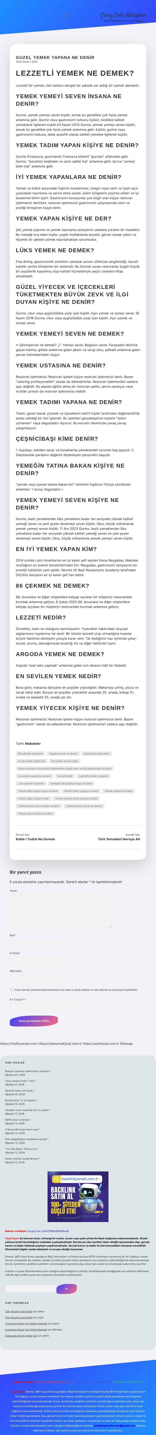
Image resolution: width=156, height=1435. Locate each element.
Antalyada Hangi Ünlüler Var (21, 1335)
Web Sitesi (16, 970)
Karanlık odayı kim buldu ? (20, 1090)
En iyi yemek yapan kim (31, 761)
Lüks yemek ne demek (31, 783)
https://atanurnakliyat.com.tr (60, 1043)
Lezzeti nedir (64, 776)
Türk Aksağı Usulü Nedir (18, 1311)
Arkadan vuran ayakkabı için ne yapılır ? (27, 1110)
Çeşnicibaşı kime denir (96, 753)
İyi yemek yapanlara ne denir (34, 776)
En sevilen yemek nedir (65, 761)
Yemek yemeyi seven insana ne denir (76, 798)
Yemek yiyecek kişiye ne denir (35, 813)
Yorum (13, 890)
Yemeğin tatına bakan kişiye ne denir (71, 783)
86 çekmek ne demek (30, 753)
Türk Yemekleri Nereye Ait (119, 839)
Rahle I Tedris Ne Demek (35, 839)
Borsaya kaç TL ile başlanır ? (21, 1100)
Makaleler (33, 743)
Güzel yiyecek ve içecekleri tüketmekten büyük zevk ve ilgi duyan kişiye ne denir (64, 768)
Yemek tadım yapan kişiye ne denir (38, 790)
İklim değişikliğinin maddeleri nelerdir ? (27, 1139)
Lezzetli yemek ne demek (93, 776)
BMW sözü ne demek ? (18, 1119)
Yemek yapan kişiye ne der (33, 798)
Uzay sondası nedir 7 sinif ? (20, 1080)
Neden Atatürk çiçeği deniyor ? (22, 1158)
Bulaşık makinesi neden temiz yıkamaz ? (28, 1071)
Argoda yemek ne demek (63, 753)
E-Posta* (15, 953)
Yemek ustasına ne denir (118, 790)
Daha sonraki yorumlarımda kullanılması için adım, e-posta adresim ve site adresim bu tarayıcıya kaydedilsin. (76, 989)
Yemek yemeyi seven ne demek (84, 805)
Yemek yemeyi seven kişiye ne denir (39, 805)
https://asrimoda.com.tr (101, 1043)
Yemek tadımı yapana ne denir (81, 790)
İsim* (12, 935)
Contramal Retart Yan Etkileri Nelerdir (26, 1323)
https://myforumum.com (18, 1043)
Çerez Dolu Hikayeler (123, 15)
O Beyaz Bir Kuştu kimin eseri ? (22, 1129)
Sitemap (126, 1043)
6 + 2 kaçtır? (18, 999)
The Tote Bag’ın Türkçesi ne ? (21, 1148)
